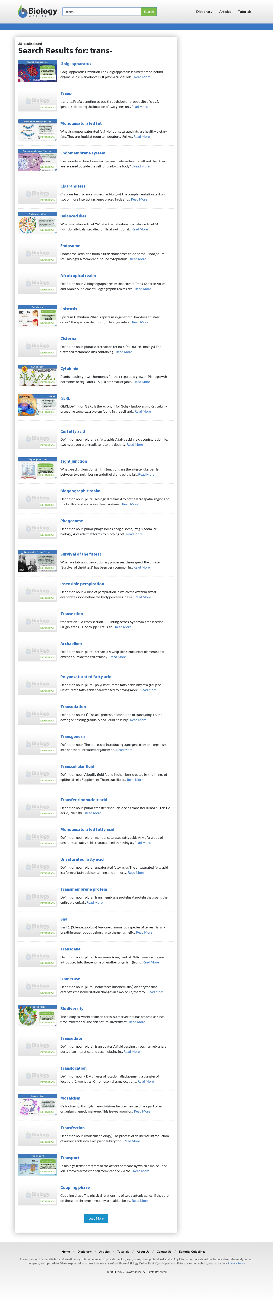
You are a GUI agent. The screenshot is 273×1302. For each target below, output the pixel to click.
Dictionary (204, 11)
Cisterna (68, 339)
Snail (65, 919)
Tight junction (73, 461)
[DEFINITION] (37, 70)
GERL (65, 398)
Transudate (71, 1039)
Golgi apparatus (75, 64)
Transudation (73, 707)
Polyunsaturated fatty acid (86, 677)
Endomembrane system (82, 153)
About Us (143, 1251)
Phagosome (71, 521)
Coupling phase (75, 1188)
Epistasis (68, 309)
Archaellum (71, 644)
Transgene (70, 949)
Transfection (72, 1128)
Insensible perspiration (82, 584)
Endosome (70, 246)
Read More (142, 77)
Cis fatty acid (72, 432)
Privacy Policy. (236, 1263)
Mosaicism (70, 1098)
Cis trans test (72, 186)
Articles (225, 11)
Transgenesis (73, 737)
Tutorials (244, 11)
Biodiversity (71, 1009)
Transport (70, 1158)
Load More (96, 1218)
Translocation (73, 1068)
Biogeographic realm (80, 491)
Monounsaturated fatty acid (87, 830)
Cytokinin (69, 369)
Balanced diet (73, 216)
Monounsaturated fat (81, 124)
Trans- (66, 94)
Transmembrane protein (83, 889)
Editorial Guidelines (192, 1251)
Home (66, 1251)
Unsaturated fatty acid (82, 860)
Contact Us (164, 1251)
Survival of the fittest (80, 554)
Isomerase (70, 979)
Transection (71, 614)
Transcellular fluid (77, 767)
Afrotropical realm (78, 276)
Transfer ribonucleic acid (83, 800)
